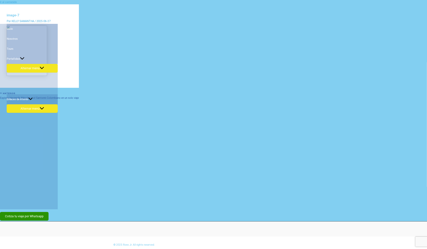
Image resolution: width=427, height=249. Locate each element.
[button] (24, 216)
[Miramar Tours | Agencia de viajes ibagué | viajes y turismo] (16, 19)
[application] (22, 59)
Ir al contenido (8, 2)
